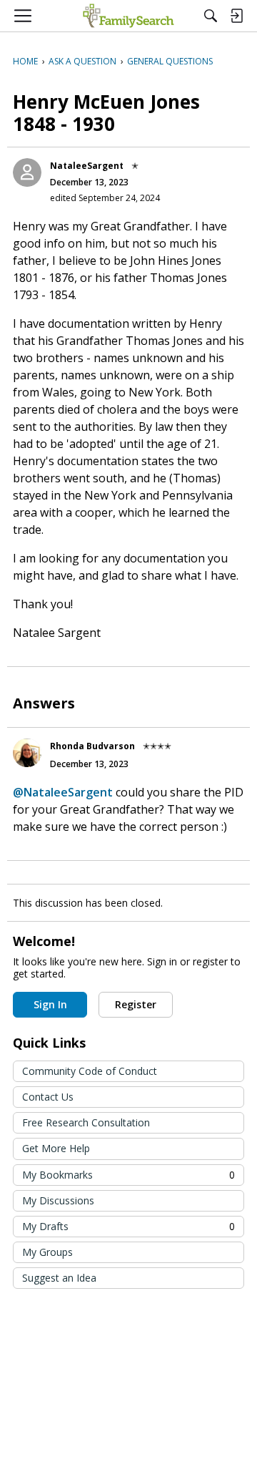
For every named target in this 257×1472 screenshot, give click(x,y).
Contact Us (48, 1096)
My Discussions (58, 1200)
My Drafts (128, 1226)
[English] (128, 15)
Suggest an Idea (59, 1278)
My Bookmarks (128, 1174)
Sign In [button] (50, 1004)
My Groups (47, 1252)
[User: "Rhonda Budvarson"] (27, 753)
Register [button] (135, 1004)
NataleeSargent (87, 166)
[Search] (210, 15)
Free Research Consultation (86, 1122)
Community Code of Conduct (89, 1071)
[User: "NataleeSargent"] (27, 172)
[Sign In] (236, 15)
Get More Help (56, 1148)
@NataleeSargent (63, 792)
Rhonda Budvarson (92, 746)
